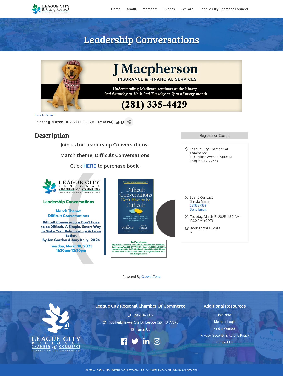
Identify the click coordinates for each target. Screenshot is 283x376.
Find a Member (225, 328)
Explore (187, 9)
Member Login (225, 322)
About (132, 9)
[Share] (128, 122)
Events (169, 9)
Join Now (225, 315)
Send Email (198, 209)
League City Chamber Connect (224, 9)
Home (116, 9)
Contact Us (224, 342)
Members (150, 9)
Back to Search (45, 115)
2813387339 (198, 205)
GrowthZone (151, 277)
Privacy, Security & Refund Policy (225, 335)
